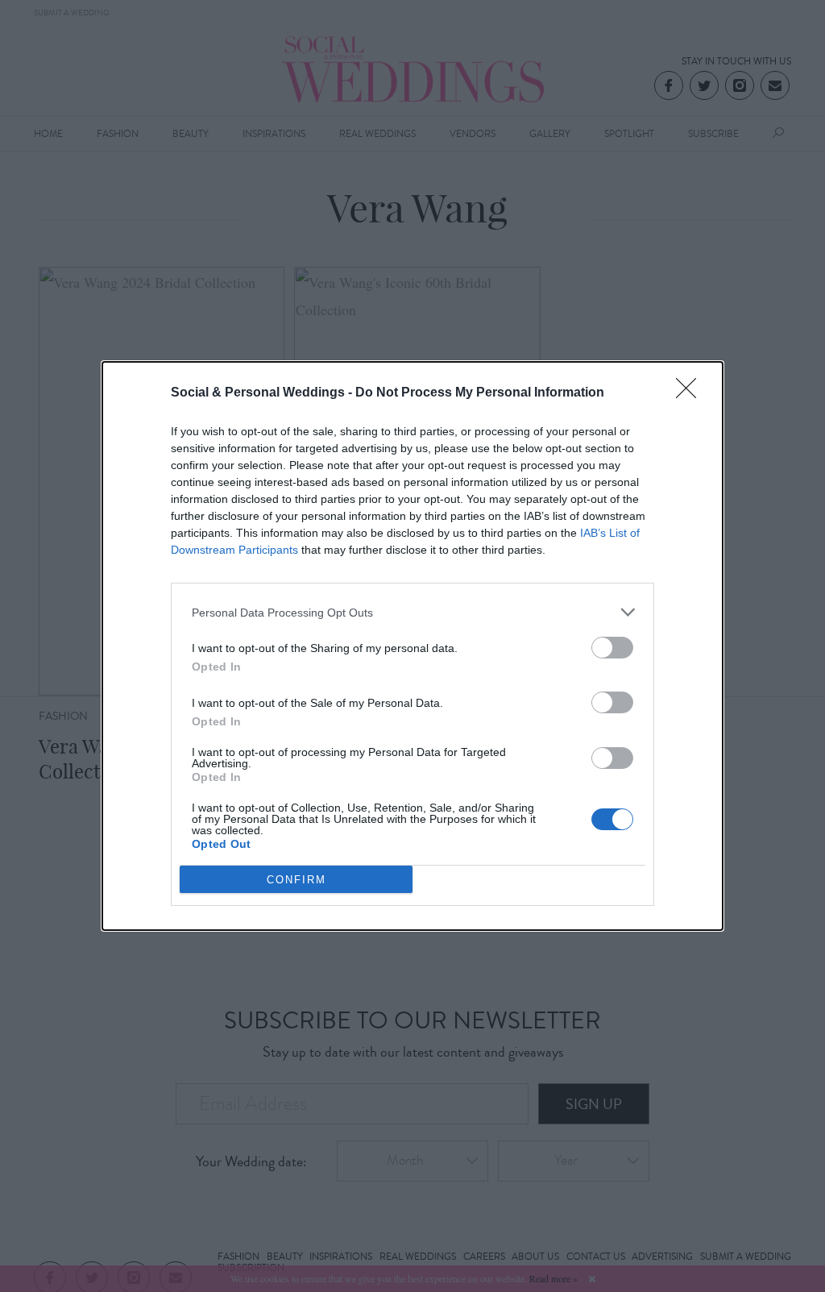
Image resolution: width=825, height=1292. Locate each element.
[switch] (612, 647)
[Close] (691, 393)
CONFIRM (296, 880)
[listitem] (412, 612)
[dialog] (412, 646)
